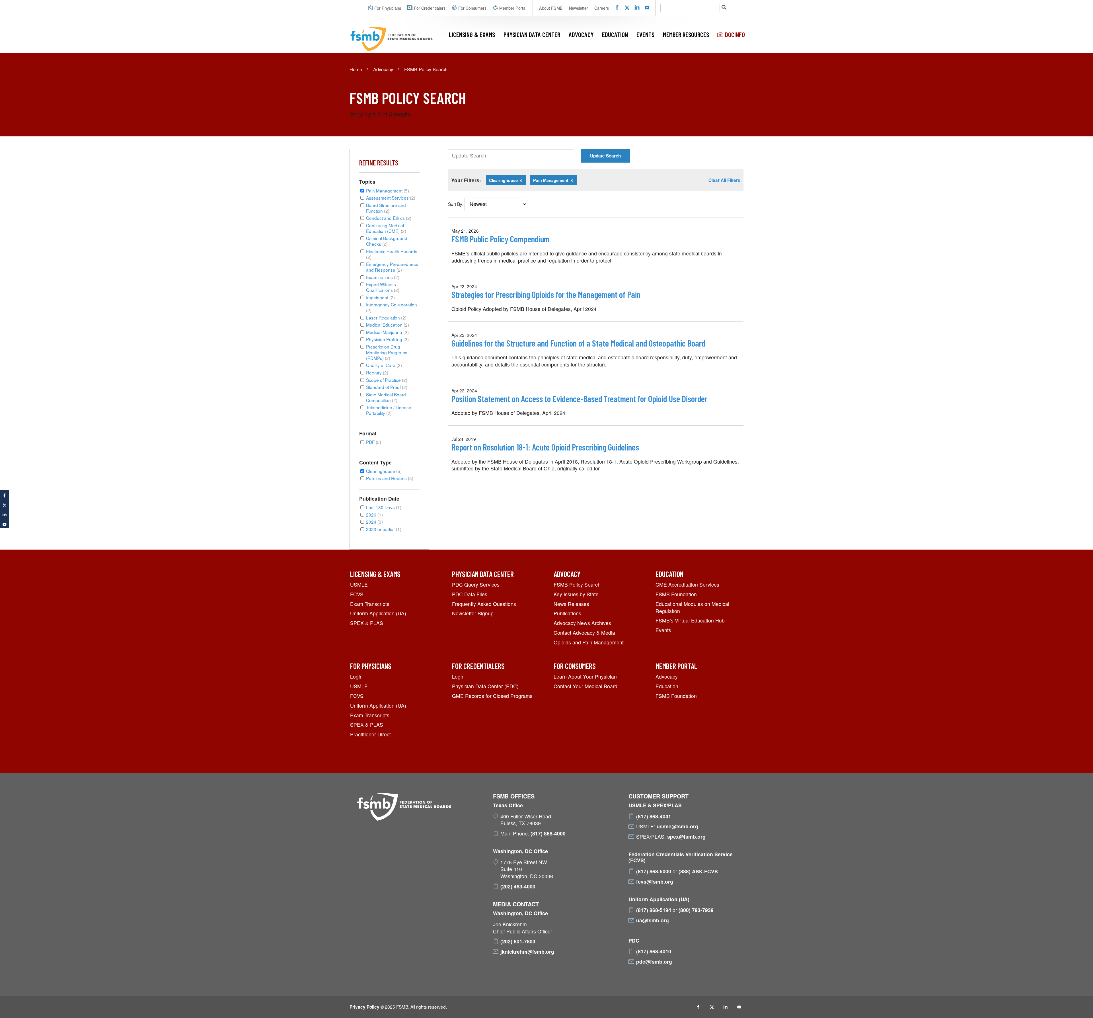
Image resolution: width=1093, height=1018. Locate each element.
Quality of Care (384, 365)
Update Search (605, 156)
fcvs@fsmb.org (654, 881)
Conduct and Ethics (388, 218)
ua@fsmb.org (652, 920)
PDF (373, 442)
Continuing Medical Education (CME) (386, 228)
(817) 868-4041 (653, 816)
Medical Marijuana (387, 332)
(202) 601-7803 (517, 941)
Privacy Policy (364, 1007)
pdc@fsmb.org (654, 961)
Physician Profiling (387, 339)
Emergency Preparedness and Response (392, 267)
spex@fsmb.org (686, 836)
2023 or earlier (383, 529)
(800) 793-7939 (696, 910)
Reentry (377, 372)
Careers (601, 8)
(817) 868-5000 (653, 871)
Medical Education (387, 324)
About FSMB (551, 8)
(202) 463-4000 (517, 886)
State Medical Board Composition (386, 397)
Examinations (382, 277)
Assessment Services (390, 197)
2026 (374, 514)
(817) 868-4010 (653, 951)
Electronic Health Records (391, 254)
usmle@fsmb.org (677, 826)
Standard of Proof (386, 387)
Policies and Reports (389, 478)
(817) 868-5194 (653, 910)
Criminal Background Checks (386, 241)
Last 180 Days (383, 507)
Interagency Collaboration (391, 307)
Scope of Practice (386, 380)
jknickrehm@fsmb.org (527, 951)
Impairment (380, 297)
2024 (374, 522)
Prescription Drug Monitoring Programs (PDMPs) (386, 352)
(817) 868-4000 (548, 833)
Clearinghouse (384, 471)
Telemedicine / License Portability (388, 410)
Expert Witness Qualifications (382, 287)
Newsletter (578, 8)
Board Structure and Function (386, 208)
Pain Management (387, 190)
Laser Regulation (386, 317)
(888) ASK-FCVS (698, 871)
